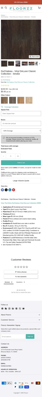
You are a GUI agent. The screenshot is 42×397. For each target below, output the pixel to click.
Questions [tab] (19, 282)
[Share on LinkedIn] (9, 189)
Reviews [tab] (7, 282)
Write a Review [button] (22, 272)
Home (3, 15)
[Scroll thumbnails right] (39, 63)
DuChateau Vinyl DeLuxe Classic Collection (21, 82)
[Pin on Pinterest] (13, 189)
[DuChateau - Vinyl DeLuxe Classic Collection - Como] (12, 100)
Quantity (3, 152)
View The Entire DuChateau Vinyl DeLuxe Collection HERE (21, 203)
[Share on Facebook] (2, 189)
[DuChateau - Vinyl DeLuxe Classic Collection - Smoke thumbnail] (4, 63)
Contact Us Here (6, 365)
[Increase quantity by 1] (18, 156)
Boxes (3, 120)
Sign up (30, 336)
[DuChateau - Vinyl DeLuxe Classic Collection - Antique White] (4, 100)
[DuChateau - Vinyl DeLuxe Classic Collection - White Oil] (29, 100)
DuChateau (6, 80)
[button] (39, 8)
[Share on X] (6, 189)
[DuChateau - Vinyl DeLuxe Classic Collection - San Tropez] (20, 100)
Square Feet (5, 109)
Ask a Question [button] (21, 276)
